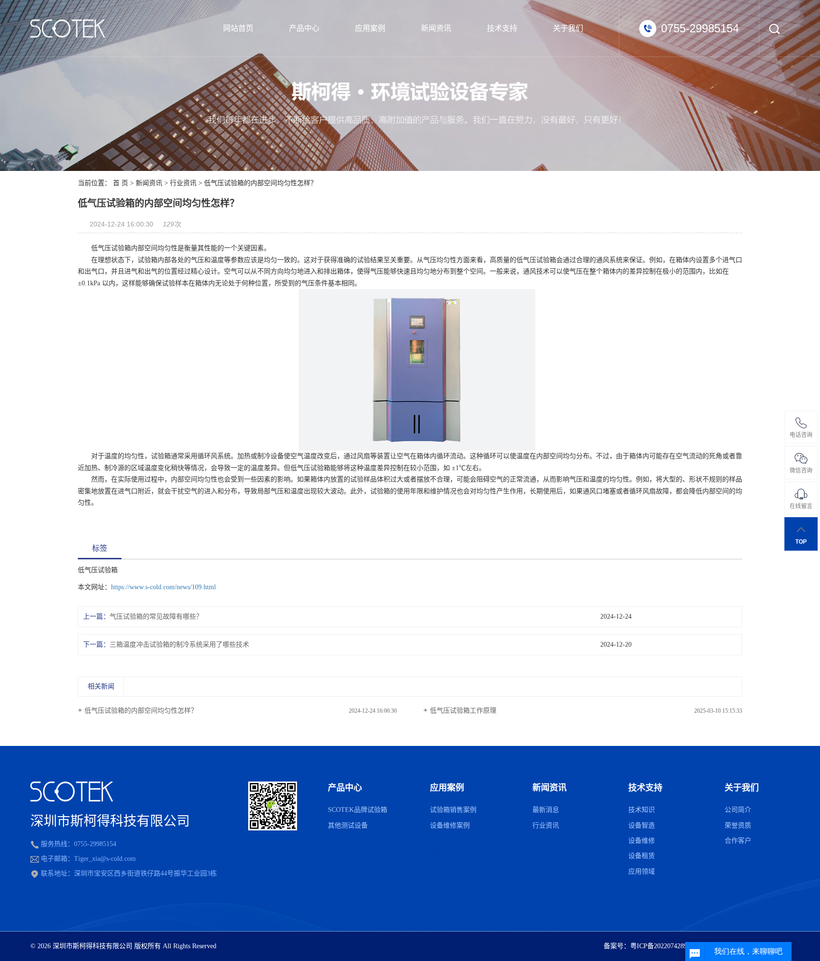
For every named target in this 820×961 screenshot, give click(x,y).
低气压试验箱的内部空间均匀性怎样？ (140, 710)
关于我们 (568, 28)
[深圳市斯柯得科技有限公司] (67, 28)
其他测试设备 (348, 825)
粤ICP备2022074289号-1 (664, 946)
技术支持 (502, 28)
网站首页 (238, 28)
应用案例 (370, 28)
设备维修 (641, 840)
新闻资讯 (436, 28)
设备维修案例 (450, 825)
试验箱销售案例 (453, 809)
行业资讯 (183, 183)
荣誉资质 (738, 825)
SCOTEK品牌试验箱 (357, 809)
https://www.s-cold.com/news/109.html (163, 587)
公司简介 (738, 809)
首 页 (120, 183)
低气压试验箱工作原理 (463, 710)
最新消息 (545, 809)
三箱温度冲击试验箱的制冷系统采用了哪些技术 (179, 644)
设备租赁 (641, 855)
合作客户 (738, 840)
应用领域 (641, 871)
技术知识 (641, 809)
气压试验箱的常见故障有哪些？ (156, 616)
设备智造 (641, 825)
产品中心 (304, 28)
